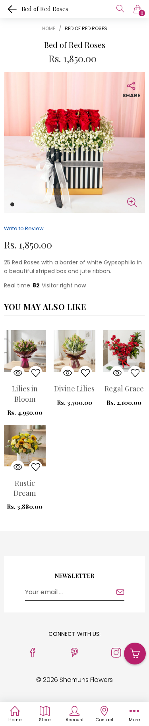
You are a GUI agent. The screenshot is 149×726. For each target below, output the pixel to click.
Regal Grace (124, 388)
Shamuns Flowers (86, 679)
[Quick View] (18, 373)
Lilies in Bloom (25, 393)
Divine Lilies (74, 388)
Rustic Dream (25, 488)
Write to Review (24, 228)
